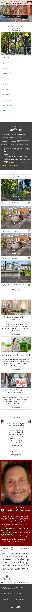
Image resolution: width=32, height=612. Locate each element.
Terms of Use (4, 596)
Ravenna (5, 84)
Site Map (3, 602)
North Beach (7, 73)
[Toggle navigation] (1, 2)
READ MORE (16, 456)
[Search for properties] (5, 16)
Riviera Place (6, 95)
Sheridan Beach (7, 100)
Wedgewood (6, 116)
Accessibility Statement (21, 599)
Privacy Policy (19, 596)
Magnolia (5, 68)
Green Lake (6, 58)
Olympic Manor (7, 79)
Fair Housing (3, 599)
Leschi (4, 63)
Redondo (5, 89)
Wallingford (7, 110)
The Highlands (7, 105)
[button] (2, 510)
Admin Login (18, 602)
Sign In (29, 2)
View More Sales (16, 289)
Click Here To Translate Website (9, 165)
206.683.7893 (13, 588)
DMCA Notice (4, 572)
